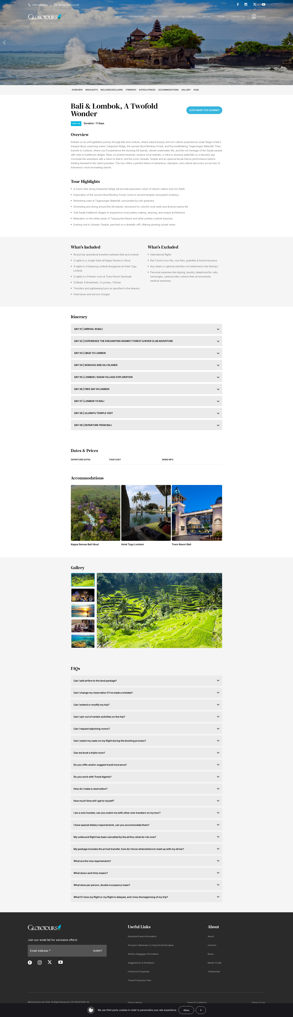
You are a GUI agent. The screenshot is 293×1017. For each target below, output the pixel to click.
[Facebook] (238, 4)
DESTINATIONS (136, 16)
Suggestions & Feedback (141, 963)
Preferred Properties (139, 971)
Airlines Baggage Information (143, 954)
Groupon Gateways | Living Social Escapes (151, 945)
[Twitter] (254, 4)
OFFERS (207, 16)
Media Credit (214, 963)
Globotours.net (37, 1002)
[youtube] (263, 4)
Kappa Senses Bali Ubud (85, 544)
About (211, 936)
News (211, 954)
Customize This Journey (204, 110)
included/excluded (112, 89)
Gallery (186, 89)
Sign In (261, 16)
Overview (77, 89)
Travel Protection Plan (139, 980)
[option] (146, 42)
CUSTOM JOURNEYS (185, 16)
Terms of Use (258, 1002)
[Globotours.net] (44, 927)
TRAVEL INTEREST (160, 16)
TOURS (220, 16)
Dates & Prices (147, 89)
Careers (212, 945)
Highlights (91, 89)
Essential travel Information (142, 936)
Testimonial (214, 971)
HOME (119, 16)
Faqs (196, 89)
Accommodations (168, 89)
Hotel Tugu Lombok (132, 544)
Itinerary (131, 89)
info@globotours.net (68, 5)
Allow (186, 1010)
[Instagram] (246, 4)
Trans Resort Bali (181, 544)
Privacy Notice (135, 1002)
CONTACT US (238, 16)
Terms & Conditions (197, 1002)
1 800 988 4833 (40, 5)
